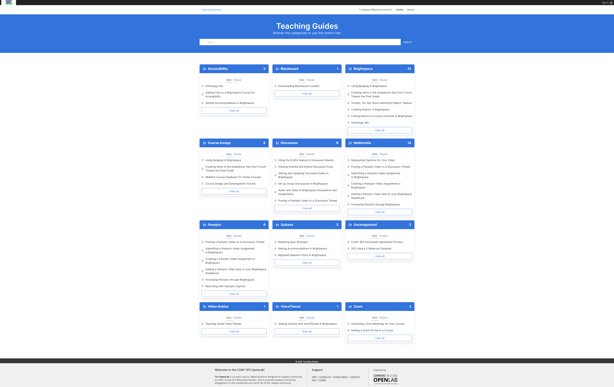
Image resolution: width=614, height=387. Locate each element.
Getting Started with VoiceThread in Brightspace (307, 323)
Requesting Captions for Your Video (373, 160)
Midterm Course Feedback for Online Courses (233, 177)
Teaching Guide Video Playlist (223, 323)
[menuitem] (8, 2)
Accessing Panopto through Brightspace (375, 204)
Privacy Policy (340, 376)
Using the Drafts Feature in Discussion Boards (306, 160)
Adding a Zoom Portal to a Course (372, 330)
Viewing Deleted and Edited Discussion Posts (305, 166)
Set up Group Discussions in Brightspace (302, 183)
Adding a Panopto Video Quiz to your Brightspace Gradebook (381, 195)
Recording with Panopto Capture (225, 286)
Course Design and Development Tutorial (230, 183)
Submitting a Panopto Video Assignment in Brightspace (375, 175)
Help (314, 376)
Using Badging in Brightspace (369, 86)
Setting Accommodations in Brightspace (230, 102)
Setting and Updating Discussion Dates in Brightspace (303, 175)
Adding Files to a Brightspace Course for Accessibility (230, 94)
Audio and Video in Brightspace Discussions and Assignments (307, 192)
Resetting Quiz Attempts (293, 242)
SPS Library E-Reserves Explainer (371, 248)
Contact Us (325, 376)
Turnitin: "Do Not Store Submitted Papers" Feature (381, 102)
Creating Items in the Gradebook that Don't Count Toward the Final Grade (381, 94)
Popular (238, 79)
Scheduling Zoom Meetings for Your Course (377, 323)
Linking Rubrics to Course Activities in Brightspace (381, 116)
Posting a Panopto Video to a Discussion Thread (308, 200)
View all (234, 110)
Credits (322, 379)
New (229, 79)
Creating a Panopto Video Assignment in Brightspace (375, 185)
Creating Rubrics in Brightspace (370, 109)
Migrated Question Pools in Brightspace (302, 255)
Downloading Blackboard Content (298, 86)
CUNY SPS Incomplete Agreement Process (377, 242)
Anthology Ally (214, 86)
